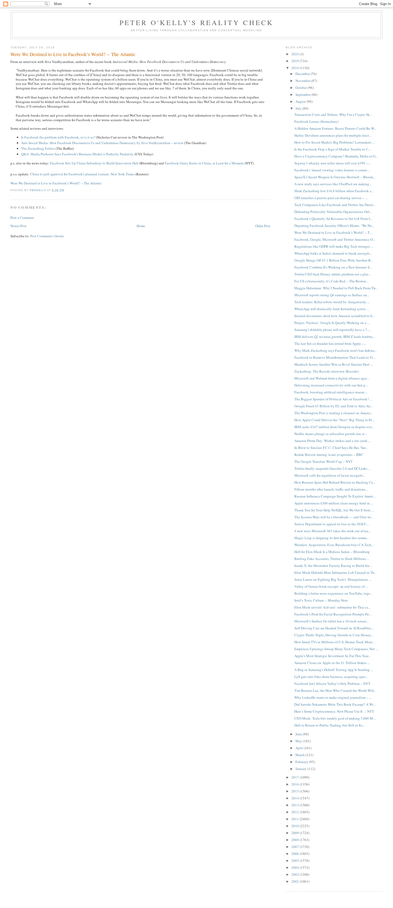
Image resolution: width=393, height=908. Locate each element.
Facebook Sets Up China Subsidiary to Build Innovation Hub (94, 163)
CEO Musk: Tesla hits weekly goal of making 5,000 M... (334, 718)
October (301, 87)
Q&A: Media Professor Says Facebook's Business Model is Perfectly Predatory (77, 154)
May (299, 741)
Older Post (262, 225)
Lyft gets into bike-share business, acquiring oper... (330, 676)
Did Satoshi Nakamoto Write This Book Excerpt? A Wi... (335, 704)
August (301, 101)
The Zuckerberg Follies (38, 148)
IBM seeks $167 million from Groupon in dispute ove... (334, 426)
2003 (295, 874)
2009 (295, 832)
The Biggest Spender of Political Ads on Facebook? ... (333, 399)
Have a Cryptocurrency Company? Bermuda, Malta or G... (336, 156)
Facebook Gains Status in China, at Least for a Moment (204, 163)
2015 (295, 791)
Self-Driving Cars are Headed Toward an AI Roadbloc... (334, 628)
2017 (295, 777)
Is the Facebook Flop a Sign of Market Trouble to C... (332, 149)
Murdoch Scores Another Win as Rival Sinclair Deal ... (333, 364)
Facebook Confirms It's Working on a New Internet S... (333, 267)
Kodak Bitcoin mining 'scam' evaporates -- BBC (328, 454)
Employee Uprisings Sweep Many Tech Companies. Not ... (336, 648)
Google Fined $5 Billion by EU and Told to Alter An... (333, 406)
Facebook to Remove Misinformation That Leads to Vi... (335, 357)
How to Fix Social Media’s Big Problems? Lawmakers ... (334, 142)
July (298, 108)
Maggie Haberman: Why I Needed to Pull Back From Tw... (336, 288)
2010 (295, 825)
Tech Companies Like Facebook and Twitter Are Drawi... (335, 204)
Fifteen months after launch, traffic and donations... (331, 489)
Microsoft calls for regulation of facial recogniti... (329, 475)
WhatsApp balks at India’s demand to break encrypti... (333, 253)
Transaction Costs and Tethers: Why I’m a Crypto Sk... (333, 114)
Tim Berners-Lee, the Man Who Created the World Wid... (335, 690)
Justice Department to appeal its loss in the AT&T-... (331, 524)
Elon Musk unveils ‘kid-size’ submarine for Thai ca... (332, 607)
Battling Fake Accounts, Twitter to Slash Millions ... (331, 558)
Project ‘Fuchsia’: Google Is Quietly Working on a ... (331, 322)
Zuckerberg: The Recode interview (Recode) (326, 371)
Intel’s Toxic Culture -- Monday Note (321, 600)
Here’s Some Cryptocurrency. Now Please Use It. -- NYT (334, 711)
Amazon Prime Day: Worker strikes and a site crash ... (332, 440)
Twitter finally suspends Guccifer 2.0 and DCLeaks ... (332, 468)
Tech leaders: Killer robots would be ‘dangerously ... (331, 301)
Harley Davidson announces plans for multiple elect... (332, 135)
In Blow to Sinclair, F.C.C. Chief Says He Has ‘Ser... (331, 447)
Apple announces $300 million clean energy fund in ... (333, 503)
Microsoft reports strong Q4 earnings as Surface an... (331, 295)
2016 (295, 784)
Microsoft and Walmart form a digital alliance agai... (331, 378)
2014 (295, 798)
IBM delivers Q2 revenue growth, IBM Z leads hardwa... (334, 336)
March (300, 754)
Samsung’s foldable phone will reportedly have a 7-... (332, 329)
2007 (295, 846)
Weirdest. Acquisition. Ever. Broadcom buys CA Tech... (334, 544)
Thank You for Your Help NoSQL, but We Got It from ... (333, 510)
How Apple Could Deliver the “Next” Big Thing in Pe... (334, 419)
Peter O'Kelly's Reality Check (197, 22)
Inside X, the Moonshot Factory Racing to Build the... (333, 565)
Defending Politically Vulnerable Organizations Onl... (333, 211)
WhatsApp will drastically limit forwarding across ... (331, 308)
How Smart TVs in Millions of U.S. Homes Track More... (334, 641)
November (303, 80)
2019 (295, 60)
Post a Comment (22, 217)
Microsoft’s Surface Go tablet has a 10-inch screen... (331, 621)
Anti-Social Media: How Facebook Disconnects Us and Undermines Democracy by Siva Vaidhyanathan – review (102, 142)
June (299, 734)
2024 (295, 54)
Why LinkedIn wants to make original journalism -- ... (333, 697)
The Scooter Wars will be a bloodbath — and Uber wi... (333, 517)
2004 (295, 867)
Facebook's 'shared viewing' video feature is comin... (331, 170)
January (301, 768)
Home (141, 225)
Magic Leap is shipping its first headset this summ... (331, 537)
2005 (295, 860)
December (303, 73)
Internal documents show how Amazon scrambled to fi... (334, 315)
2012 (295, 812)
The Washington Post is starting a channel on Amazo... (333, 412)
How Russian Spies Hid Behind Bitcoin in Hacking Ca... (334, 482)
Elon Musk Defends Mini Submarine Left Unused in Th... (335, 572)
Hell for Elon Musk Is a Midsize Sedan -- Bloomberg (332, 551)
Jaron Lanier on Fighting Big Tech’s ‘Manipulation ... (332, 579)
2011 (295, 818)
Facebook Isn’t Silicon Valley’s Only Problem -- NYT (332, 683)
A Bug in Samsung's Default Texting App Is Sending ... (333, 669)
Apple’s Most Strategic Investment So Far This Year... (332, 655)
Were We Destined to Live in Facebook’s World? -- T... (333, 232)
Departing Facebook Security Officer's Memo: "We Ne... (334, 225)
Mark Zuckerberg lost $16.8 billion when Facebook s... (333, 190)
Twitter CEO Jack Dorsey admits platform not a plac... (332, 274)
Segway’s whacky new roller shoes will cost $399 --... (332, 163)
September (303, 94)
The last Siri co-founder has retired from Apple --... (330, 343)
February (302, 761)
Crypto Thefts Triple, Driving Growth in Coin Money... (333, 635)
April (299, 747)
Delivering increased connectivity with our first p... (331, 385)
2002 (295, 881)
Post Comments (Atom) (47, 236)
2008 (295, 839)
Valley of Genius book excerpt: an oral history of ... (331, 586)
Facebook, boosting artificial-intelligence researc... (330, 392)
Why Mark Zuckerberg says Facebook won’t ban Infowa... (335, 350)
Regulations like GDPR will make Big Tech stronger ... (333, 246)
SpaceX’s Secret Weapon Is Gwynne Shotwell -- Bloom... (334, 177)
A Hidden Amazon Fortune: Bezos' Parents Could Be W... (335, 128)
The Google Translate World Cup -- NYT (323, 461)
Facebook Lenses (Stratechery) (316, 121)
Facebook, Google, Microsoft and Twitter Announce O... (334, 239)
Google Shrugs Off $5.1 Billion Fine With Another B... (333, 260)
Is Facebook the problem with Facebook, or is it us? (58, 137)
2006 (295, 853)
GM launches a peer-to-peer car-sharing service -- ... (331, 197)
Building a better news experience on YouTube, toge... (333, 593)
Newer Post (18, 225)
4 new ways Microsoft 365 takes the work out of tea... (332, 530)
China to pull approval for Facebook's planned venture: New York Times (82, 174)
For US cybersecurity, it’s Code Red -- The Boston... (331, 281)
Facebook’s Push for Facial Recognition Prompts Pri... (332, 614)
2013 (295, 805)
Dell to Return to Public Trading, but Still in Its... (329, 725)
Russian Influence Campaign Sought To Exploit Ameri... (334, 496)
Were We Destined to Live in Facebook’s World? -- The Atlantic (56, 183)
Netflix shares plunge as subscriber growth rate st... (330, 433)
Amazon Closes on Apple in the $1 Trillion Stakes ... (332, 662)
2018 (295, 67)
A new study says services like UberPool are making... (333, 183)
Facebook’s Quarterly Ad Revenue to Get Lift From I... (333, 218)
